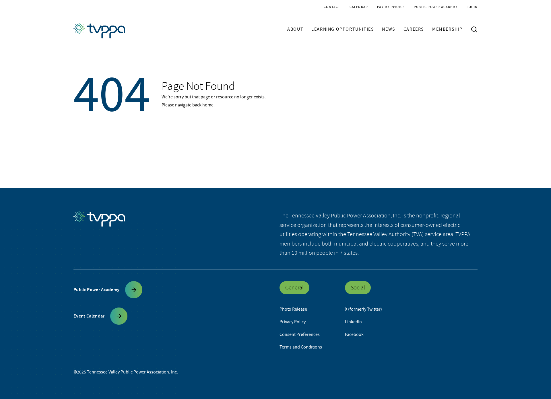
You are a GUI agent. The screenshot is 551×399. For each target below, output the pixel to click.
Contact (332, 7)
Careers (413, 29)
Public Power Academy (435, 7)
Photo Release (293, 309)
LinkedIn (353, 322)
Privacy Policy (293, 322)
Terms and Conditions (301, 347)
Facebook (354, 334)
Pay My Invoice (391, 7)
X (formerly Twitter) (363, 309)
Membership (447, 29)
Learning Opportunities (342, 29)
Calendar (359, 7)
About (295, 29)
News (388, 29)
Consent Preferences (300, 334)
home (208, 105)
